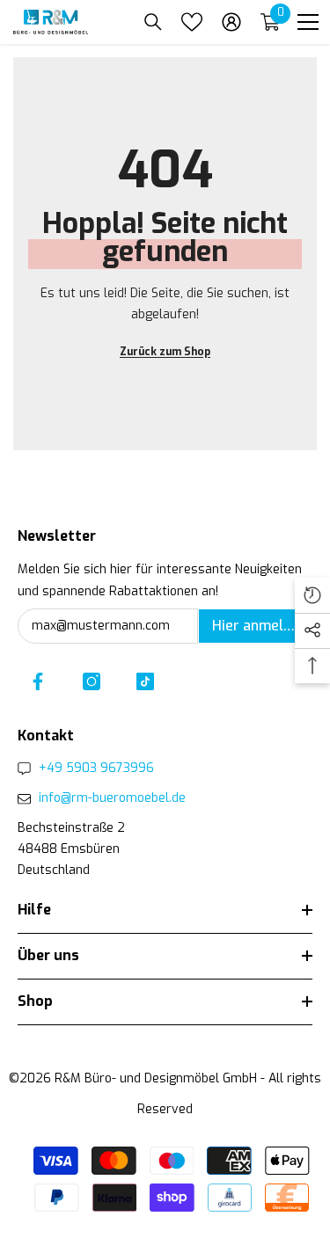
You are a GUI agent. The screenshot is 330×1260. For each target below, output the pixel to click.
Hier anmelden (260, 625)
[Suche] (153, 22)
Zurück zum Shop (165, 352)
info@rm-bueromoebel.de (112, 798)
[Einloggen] (231, 22)
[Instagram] (91, 681)
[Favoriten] (191, 22)
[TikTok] (145, 681)
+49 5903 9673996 (96, 768)
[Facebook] (38, 681)
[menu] (308, 22)
